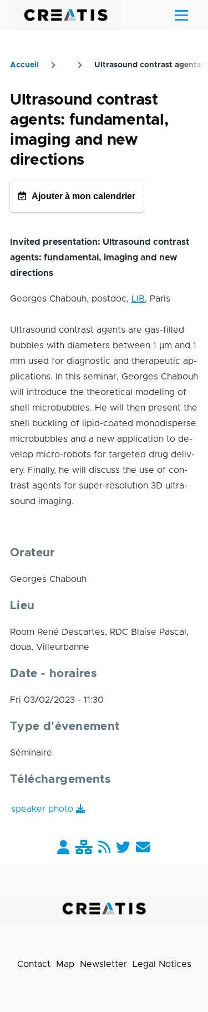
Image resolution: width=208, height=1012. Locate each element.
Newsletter (103, 964)
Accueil (24, 65)
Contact (33, 964)
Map (65, 964)
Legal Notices (162, 964)
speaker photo (42, 808)
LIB (138, 298)
